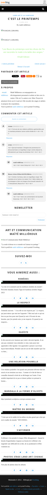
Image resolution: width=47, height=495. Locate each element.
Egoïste (23, 332)
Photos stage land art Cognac (23, 456)
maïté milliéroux (18, 107)
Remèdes (23, 278)
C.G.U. (19, 489)
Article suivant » (40, 64)
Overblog (35, 480)
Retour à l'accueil (24, 67)
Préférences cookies (23, 492)
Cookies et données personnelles (31, 489)
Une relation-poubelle (23, 361)
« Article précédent (7, 64)
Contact (42, 486)
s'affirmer (23, 430)
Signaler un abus (9, 489)
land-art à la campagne (23, 15)
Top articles (35, 486)
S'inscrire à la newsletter (9, 82)
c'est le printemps (23, 19)
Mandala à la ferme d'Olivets (23, 391)
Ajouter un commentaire (19, 119)
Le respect (23, 302)
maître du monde (23, 409)
